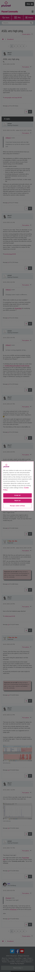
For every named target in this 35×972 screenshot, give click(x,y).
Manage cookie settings (17, 506)
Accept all (17, 495)
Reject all (18, 500)
